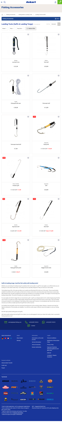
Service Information (36, 342)
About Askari (20, 338)
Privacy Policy (50, 344)
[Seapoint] (32, 393)
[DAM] (41, 393)
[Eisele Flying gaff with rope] (15, 86)
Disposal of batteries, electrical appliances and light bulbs (53, 349)
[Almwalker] (41, 387)
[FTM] (50, 387)
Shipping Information (18, 412)
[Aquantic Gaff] (46, 168)
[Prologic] (41, 399)
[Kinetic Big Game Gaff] (15, 210)
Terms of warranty (36, 344)
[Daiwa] (14, 381)
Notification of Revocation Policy (53, 341)
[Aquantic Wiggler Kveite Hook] (46, 251)
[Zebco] (50, 399)
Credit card (4, 365)
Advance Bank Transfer (7, 362)
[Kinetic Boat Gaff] (46, 210)
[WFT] (50, 381)
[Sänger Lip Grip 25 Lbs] (15, 45)
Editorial (49, 352)
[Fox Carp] (14, 387)
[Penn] (5, 393)
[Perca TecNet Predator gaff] (15, 168)
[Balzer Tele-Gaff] (46, 45)
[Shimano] (32, 381)
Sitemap (19, 340)
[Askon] (23, 399)
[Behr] (5, 399)
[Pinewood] (14, 399)
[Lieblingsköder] (23, 387)
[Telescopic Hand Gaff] (15, 127)
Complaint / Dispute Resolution (51, 356)
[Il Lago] (23, 381)
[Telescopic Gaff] (46, 86)
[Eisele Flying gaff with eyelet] (15, 251)
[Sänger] (32, 399)
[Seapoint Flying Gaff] (46, 127)
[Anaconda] (41, 381)
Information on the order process (37, 338)
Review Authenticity (36, 347)
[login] (55, 2)
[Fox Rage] (23, 393)
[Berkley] (5, 387)
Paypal (3, 367)
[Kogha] (5, 381)
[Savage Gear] (32, 387)
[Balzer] (50, 393)
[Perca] (14, 393)
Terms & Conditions (51, 338)
